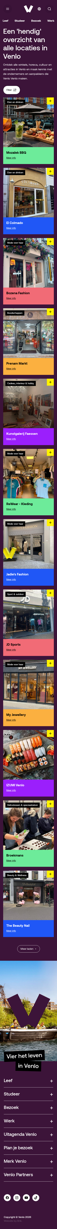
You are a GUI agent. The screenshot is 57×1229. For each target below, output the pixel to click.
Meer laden (27, 948)
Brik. (19, 1220)
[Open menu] (7, 8)
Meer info (11, 158)
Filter (9, 90)
